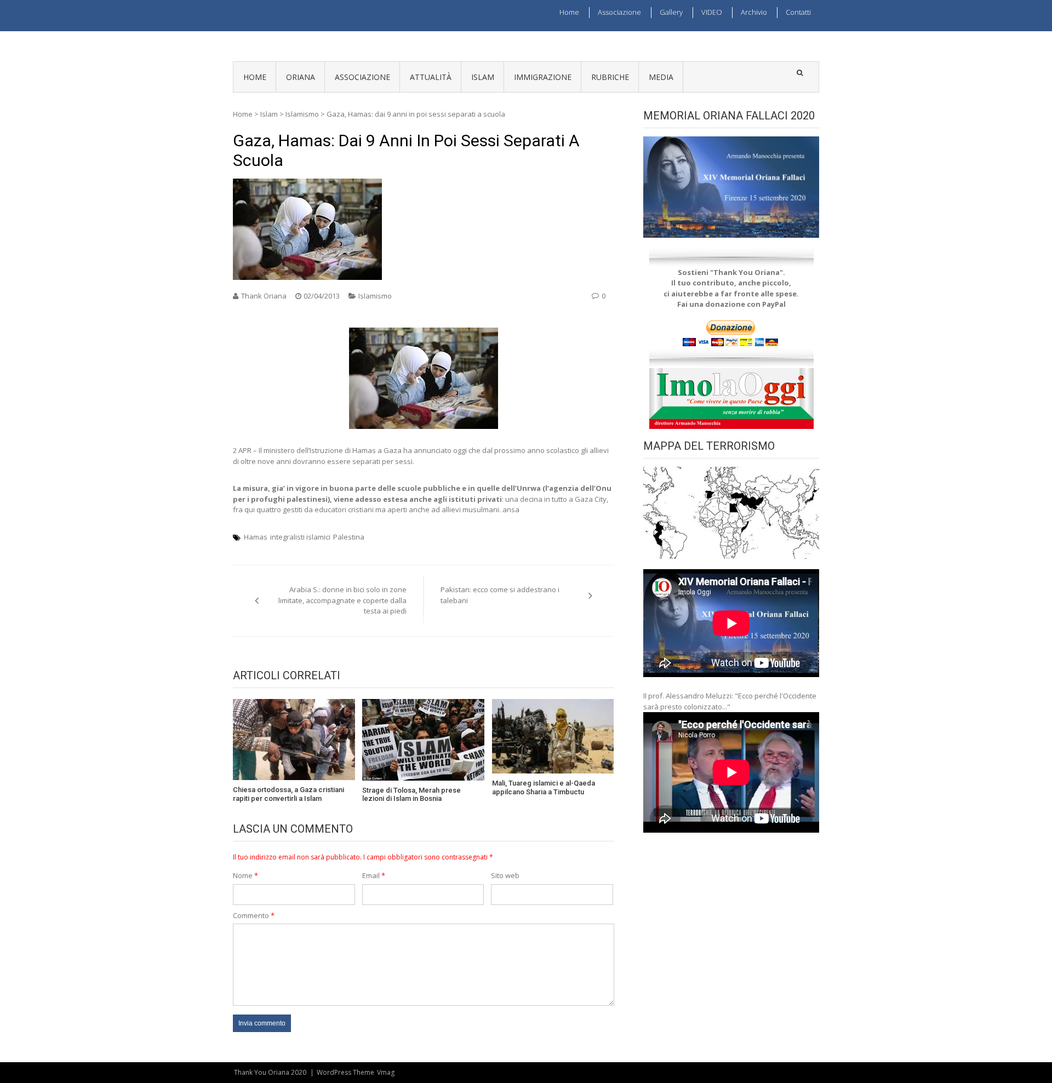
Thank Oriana (264, 296)
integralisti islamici (300, 537)
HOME (254, 77)
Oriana (300, 77)
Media (661, 77)
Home (569, 12)
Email (373, 875)
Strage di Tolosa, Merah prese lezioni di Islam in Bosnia (411, 794)
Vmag (386, 1072)
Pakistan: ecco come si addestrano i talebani (500, 595)
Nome (245, 875)
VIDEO (711, 12)
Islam (482, 77)
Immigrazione (542, 77)
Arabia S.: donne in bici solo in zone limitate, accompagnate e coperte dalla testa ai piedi (342, 600)
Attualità (430, 77)
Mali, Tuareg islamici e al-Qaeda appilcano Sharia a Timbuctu (543, 787)
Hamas (255, 537)
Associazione (619, 12)
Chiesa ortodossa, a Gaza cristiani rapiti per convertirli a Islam (288, 794)
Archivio (754, 12)
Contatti (798, 12)
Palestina (348, 537)
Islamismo (302, 114)
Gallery (671, 12)
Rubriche (610, 77)
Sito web (505, 875)
